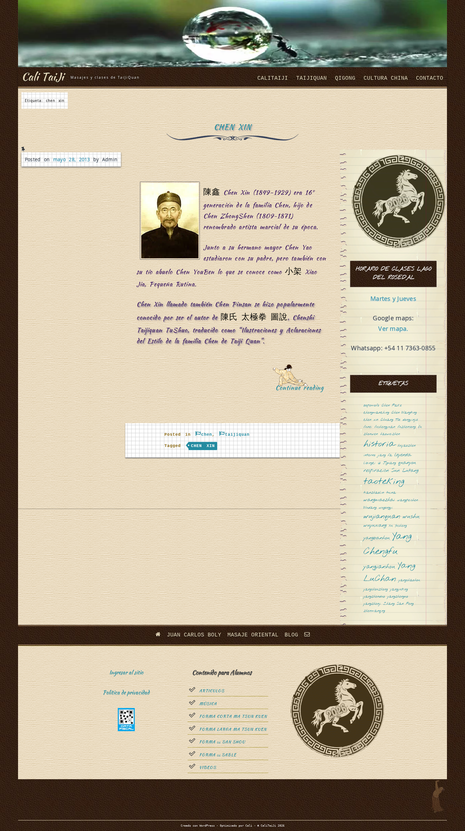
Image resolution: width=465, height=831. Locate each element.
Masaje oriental (252, 635)
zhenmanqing (374, 611)
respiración (376, 470)
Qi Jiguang (387, 463)
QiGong (345, 78)
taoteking (384, 482)
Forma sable (217, 755)
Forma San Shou (222, 742)
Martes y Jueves (393, 298)
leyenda (403, 455)
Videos (207, 768)
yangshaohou (409, 580)
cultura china (386, 78)
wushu (411, 517)
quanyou (407, 463)
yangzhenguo (397, 597)
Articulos (211, 691)
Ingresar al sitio (126, 672)
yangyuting (399, 589)
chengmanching (376, 413)
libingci (369, 463)
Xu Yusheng (398, 526)
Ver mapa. (393, 328)
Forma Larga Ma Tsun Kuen (233, 729)
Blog (291, 635)
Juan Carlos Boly (194, 635)
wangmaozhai (379, 500)
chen (206, 434)
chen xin (202, 446)
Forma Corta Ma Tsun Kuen (233, 716)
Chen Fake (392, 405)
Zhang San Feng (398, 604)
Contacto (429, 78)
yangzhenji (372, 604)
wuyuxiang (375, 525)
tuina (391, 493)
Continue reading (301, 401)
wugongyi (386, 508)
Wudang (370, 508)
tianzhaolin (374, 493)
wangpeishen (407, 500)
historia (379, 444)
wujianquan (382, 516)
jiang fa (385, 455)
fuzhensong (407, 427)
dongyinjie (410, 420)
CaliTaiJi (272, 78)
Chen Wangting (404, 413)
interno (369, 455)
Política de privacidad (126, 692)
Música (208, 704)
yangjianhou (379, 567)
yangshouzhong (376, 589)
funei (368, 427)
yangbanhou (377, 538)
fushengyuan (384, 427)
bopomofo (371, 405)
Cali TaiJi (42, 76)
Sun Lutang (404, 470)
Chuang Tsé (390, 420)
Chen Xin (232, 127)
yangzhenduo (374, 597)
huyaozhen (407, 446)
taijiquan (311, 78)
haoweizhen (390, 434)
